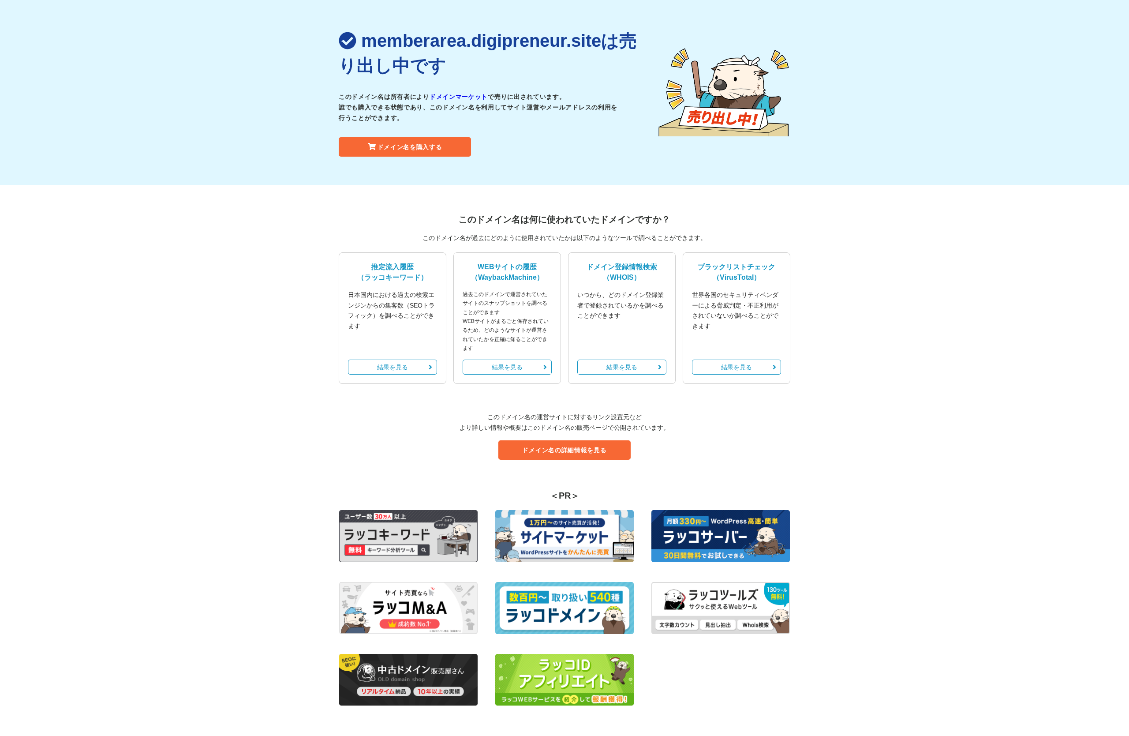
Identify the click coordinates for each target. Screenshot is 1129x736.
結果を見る (392, 367)
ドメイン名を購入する (410, 146)
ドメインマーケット (459, 96)
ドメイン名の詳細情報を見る (564, 450)
